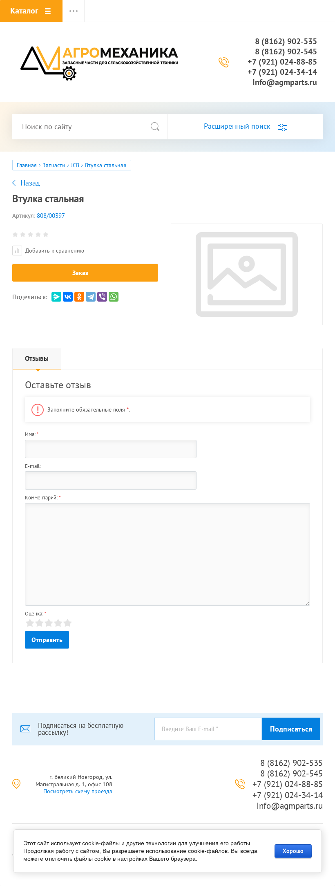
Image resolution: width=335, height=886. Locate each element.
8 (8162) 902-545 (286, 51)
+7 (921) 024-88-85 (282, 61)
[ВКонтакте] (68, 297)
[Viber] (102, 297)
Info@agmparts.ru (284, 82)
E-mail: (33, 466)
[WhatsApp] (113, 297)
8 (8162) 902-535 (286, 41)
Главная (27, 165)
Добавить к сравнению (54, 250)
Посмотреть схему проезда (77, 791)
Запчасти (53, 165)
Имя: (32, 434)
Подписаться (291, 729)
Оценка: (36, 613)
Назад (30, 183)
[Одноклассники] (79, 297)
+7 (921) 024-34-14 (282, 72)
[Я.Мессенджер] (56, 297)
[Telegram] (91, 297)
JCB (75, 165)
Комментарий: (43, 497)
